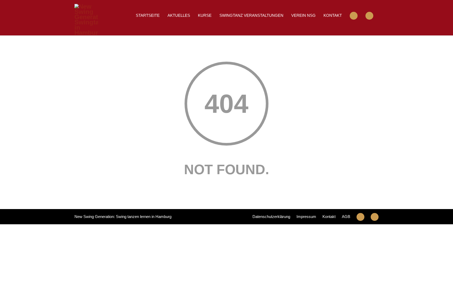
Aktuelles (179, 15)
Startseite (148, 15)
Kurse (205, 15)
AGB (346, 216)
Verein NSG (303, 15)
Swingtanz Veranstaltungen (251, 15)
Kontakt (332, 15)
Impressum (306, 216)
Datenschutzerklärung (271, 216)
